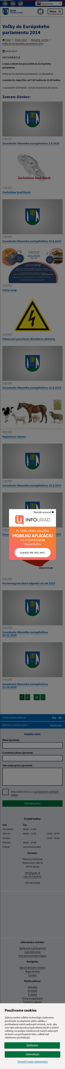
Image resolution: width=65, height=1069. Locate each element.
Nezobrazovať (43, 512)
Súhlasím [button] (32, 1045)
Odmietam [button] (32, 1054)
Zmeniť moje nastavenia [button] (33, 1061)
